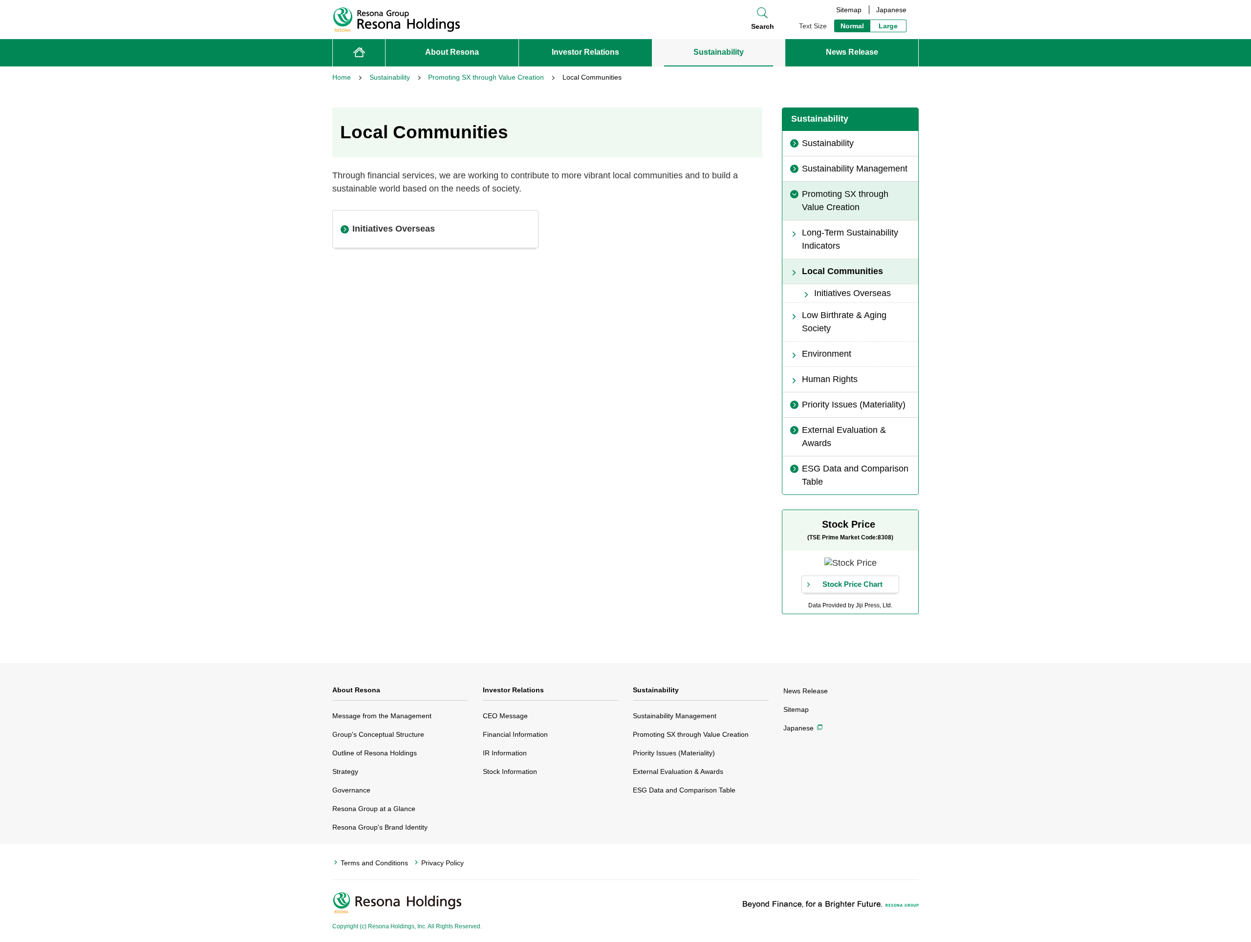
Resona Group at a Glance (373, 809)
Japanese (891, 10)
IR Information (505, 753)
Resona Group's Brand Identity (380, 827)
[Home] (359, 52)
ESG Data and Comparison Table (684, 790)
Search (762, 26)
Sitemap (849, 10)
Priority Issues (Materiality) (674, 753)
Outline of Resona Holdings (374, 753)
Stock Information (510, 771)
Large (888, 26)
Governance (351, 790)
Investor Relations (513, 690)
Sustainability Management (674, 716)
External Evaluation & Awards (678, 771)
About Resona (356, 690)
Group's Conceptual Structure (378, 734)
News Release (805, 691)
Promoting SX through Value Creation (691, 734)
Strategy (345, 771)
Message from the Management (381, 716)
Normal (852, 26)
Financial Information (515, 734)
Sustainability (656, 690)
